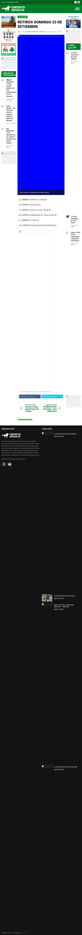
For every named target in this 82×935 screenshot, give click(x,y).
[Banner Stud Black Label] (8, 63)
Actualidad (23, 17)
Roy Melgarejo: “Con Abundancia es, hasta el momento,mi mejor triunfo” (11, 136)
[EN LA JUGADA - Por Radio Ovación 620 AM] (73, 36)
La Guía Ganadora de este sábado (74, 56)
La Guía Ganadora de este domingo (65, 767)
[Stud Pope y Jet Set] (8, 158)
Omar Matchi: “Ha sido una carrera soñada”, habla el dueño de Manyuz (10, 113)
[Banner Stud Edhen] (8, 49)
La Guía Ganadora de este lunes (74, 219)
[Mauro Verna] (73, 22)
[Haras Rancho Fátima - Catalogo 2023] (8, 36)
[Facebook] (75, 2)
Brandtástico (24, 933)
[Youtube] (79, 2)
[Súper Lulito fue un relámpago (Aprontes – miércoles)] (47, 683)
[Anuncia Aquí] (73, 401)
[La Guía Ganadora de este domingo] (47, 845)
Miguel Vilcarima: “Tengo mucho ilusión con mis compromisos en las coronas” (11, 88)
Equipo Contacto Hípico (35, 32)
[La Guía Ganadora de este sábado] (47, 512)
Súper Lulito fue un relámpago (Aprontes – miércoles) (75, 236)
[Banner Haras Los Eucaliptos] (8, 22)
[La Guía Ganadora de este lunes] (47, 598)
